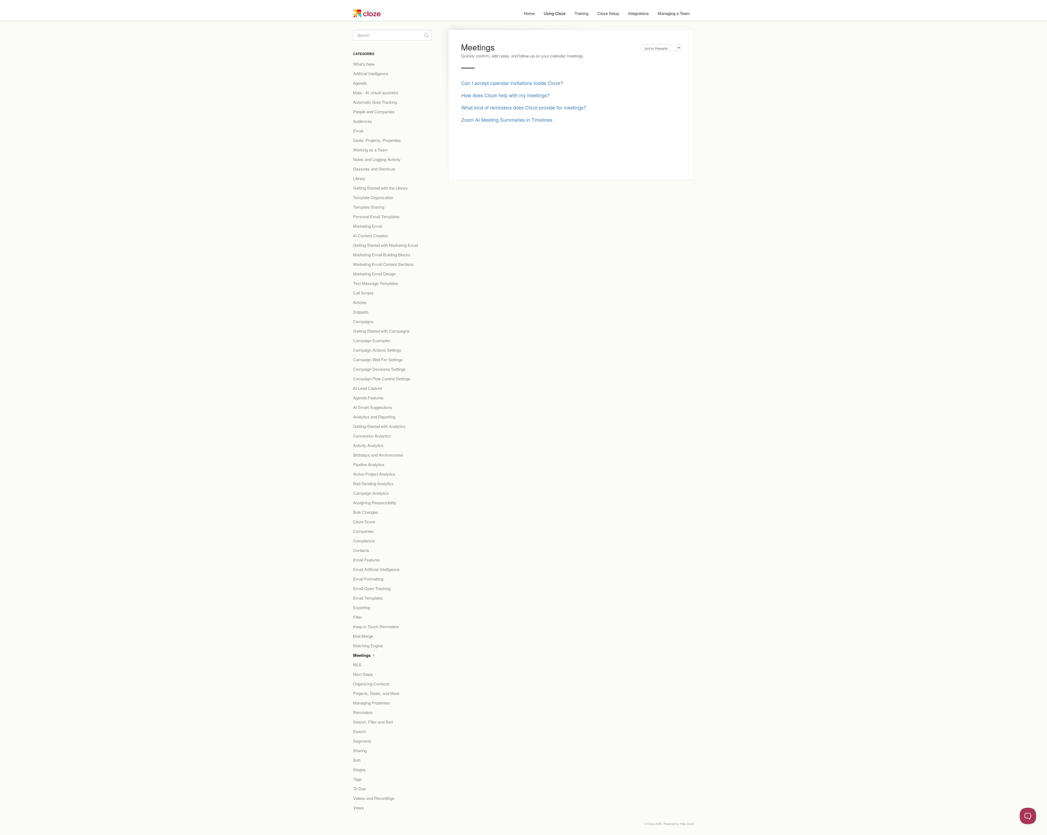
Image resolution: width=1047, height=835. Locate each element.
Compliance (363, 540)
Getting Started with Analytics (379, 426)
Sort (356, 760)
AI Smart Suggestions (372, 407)
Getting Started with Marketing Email (385, 245)
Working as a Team (370, 150)
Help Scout (687, 824)
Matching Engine (368, 645)
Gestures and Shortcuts (374, 169)
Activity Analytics (368, 445)
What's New (364, 64)
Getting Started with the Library (380, 188)
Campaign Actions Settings (377, 350)
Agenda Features (368, 397)
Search (359, 731)
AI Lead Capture (367, 388)
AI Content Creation (370, 235)
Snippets (361, 312)
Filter (357, 617)
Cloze (650, 824)
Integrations (638, 13)
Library (359, 178)
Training (581, 13)
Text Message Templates (375, 283)
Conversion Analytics (372, 436)
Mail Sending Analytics (373, 483)
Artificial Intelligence (370, 73)
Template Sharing (368, 207)
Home (529, 13)
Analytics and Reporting (374, 417)
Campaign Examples (371, 340)
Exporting (361, 607)
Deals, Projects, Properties (377, 140)
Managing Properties (371, 703)
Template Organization (373, 197)
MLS (357, 664)
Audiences (362, 121)
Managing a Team (674, 13)
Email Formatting (368, 579)
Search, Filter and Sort (373, 722)
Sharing (360, 750)
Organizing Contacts (371, 684)
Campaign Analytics (371, 493)
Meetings (362, 655)
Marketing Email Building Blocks (381, 254)
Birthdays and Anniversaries (378, 455)
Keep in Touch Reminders (376, 626)
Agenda (360, 83)
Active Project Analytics (374, 474)
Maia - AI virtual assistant (375, 92)
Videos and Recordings (374, 798)
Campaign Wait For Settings (378, 359)
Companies (363, 531)
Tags (357, 779)
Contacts (361, 550)
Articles (359, 302)
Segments (362, 741)
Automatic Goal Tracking (375, 102)
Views (358, 807)
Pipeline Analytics (368, 464)
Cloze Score (364, 521)
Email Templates (368, 598)
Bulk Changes (365, 512)
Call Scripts (363, 293)
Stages (359, 769)
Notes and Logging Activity (377, 159)
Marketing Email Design (374, 274)
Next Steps (363, 674)
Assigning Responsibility (374, 502)
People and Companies (374, 111)
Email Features (366, 560)
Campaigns (363, 321)
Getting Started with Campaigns (381, 331)
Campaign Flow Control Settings (381, 378)
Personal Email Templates (376, 216)
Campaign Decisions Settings (379, 369)
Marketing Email (367, 226)
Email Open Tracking (371, 588)
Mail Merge (363, 636)
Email (358, 130)
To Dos (359, 788)
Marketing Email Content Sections (383, 264)
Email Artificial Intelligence (376, 569)
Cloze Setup (608, 13)
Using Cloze (554, 13)
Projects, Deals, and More (376, 693)
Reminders (363, 712)
